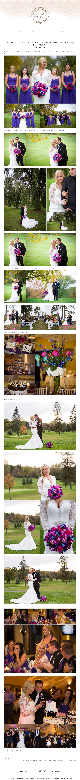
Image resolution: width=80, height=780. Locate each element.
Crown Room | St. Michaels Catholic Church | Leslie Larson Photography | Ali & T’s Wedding (48, 760)
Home (19, 34)
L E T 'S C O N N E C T (62, 34)
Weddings (19, 750)
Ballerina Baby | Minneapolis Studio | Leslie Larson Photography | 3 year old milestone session (32, 758)
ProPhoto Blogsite (66, 778)
